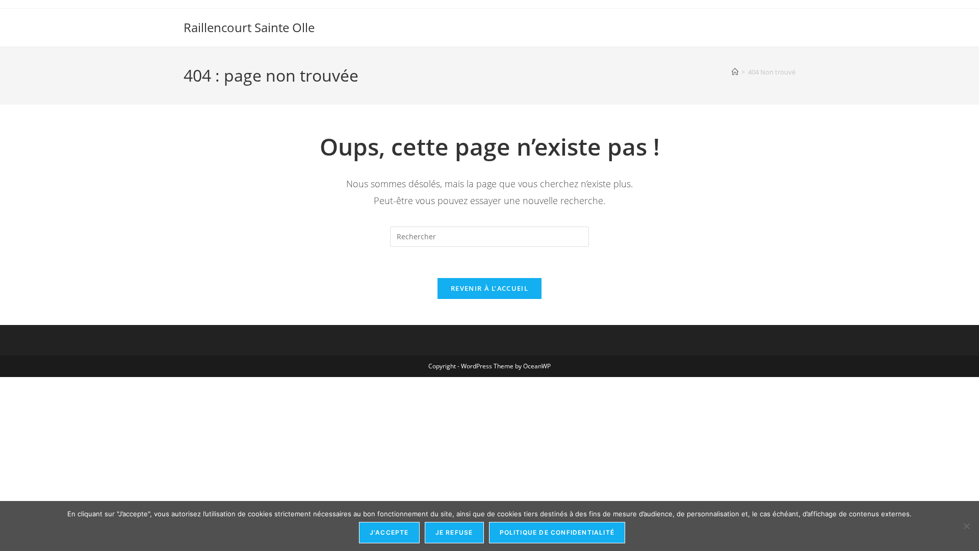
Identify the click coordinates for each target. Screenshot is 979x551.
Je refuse (454, 532)
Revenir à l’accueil (489, 288)
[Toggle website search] (790, 16)
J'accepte (389, 532)
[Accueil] (735, 72)
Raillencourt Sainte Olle (249, 27)
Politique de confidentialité (557, 532)
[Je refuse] (966, 526)
